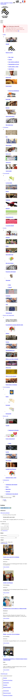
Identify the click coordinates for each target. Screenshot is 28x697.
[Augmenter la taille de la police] (3, 508)
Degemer (5, 678)
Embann (7, 341)
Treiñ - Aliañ (10, 57)
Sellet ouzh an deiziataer (5, 512)
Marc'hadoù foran (9, 124)
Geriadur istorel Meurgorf (11, 469)
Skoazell (10, 287)
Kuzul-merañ (8, 77)
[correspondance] (16, 2)
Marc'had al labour (9, 263)
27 (2, 530)
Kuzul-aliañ (8, 99)
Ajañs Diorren (11, 68)
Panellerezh (8, 295)
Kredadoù (5, 685)
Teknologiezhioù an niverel (13, 64)
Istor (7, 136)
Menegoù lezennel (7, 687)
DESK (9, 285)
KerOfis (7, 452)
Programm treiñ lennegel (11, 271)
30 (5, 530)
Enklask (11, 2)
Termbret (10, 59)
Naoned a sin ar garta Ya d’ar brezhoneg (11, 557)
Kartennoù (8, 405)
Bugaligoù (8, 237)
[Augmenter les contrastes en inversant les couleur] (4, 508)
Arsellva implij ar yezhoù (13, 66)
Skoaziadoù (8, 280)
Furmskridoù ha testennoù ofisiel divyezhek (14, 324)
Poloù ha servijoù (9, 52)
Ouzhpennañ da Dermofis (13, 430)
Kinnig (7, 396)
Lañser (2, 2)
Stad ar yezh (8, 153)
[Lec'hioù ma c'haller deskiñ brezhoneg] (11, 180)
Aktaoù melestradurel (10, 116)
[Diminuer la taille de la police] (1, 508)
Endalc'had (6, 2)
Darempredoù (3, 3)
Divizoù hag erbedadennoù (13, 90)
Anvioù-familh (9, 171)
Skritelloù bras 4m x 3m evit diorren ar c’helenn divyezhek (14, 608)
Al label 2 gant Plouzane (8, 582)
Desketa (7, 191)
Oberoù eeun (8, 367)
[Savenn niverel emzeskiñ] (11, 189)
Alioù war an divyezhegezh (11, 376)
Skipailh (7, 44)
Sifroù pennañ (8, 145)
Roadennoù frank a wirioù (11, 477)
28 (3, 530)
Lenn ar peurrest (6, 566)
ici (18, 30)
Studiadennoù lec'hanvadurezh (12, 493)
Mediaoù (7, 333)
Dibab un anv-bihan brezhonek (12, 359)
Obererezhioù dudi (9, 254)
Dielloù (9, 443)
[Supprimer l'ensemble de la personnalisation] (6, 508)
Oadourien (8, 200)
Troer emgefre (8, 460)
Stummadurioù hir (9, 217)
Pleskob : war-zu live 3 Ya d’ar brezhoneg (11, 634)
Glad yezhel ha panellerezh (13, 61)
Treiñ (7, 304)
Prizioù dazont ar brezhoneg (11, 384)
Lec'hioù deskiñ (9, 182)
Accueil (4, 499)
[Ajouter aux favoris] (10, 508)
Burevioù (7, 107)
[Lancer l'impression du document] (7, 508)
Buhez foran (8, 489)
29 (4, 530)
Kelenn (7, 246)
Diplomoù (8, 208)
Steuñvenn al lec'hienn (7, 680)
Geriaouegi (8, 491)
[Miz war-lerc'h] (5, 521)
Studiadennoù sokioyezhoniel (11, 484)
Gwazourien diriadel (10, 225)
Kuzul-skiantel (9, 86)
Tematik (2, 537)
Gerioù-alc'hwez (4, 535)
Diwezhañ (5, 543)
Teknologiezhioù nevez (10, 350)
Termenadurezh (9, 313)
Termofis (7, 425)
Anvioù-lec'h (8, 162)
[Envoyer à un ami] (9, 508)
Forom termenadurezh (10, 438)
